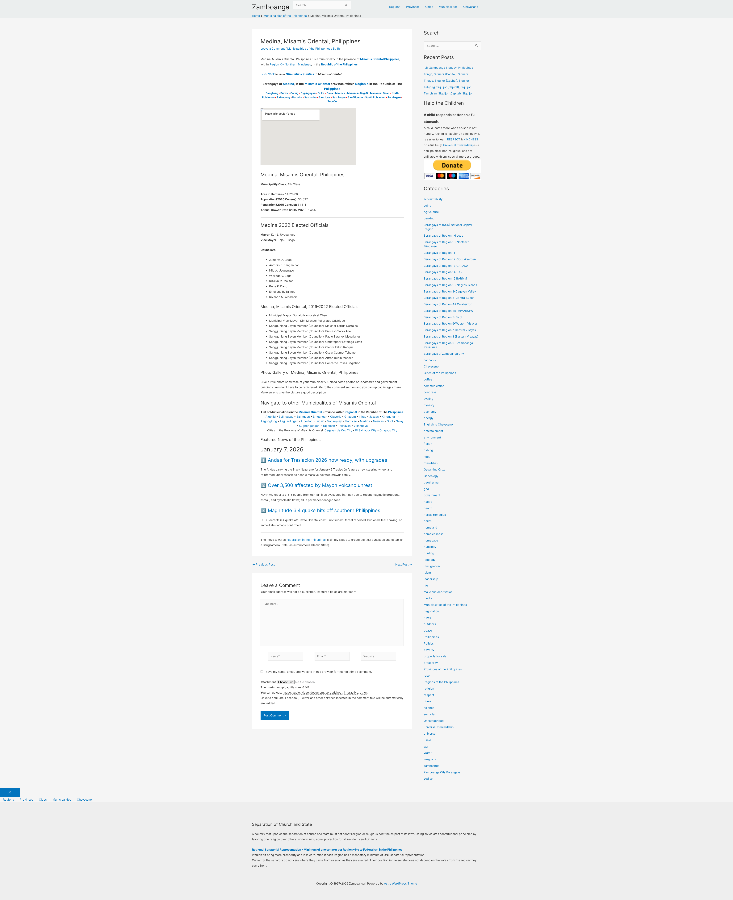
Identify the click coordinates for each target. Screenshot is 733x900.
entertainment (433, 431)
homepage (431, 540)
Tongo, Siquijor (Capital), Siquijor (446, 74)
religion (429, 688)
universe (430, 733)
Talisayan (344, 426)
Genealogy (431, 476)
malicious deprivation (438, 592)
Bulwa (284, 93)
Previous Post (263, 564)
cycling (428, 398)
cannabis (430, 360)
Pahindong (283, 97)
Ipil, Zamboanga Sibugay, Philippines (448, 67)
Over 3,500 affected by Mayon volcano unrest (320, 485)
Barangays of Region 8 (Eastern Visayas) (451, 336)
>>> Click (267, 74)
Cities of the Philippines (440, 373)
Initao (362, 416)
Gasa (330, 93)
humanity (430, 547)
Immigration (432, 566)
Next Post (403, 564)
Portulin (297, 97)
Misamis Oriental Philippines (379, 59)
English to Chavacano (438, 424)
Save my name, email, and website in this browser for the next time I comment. (319, 672)
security (429, 714)
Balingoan (303, 416)
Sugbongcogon (309, 426)
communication (434, 386)
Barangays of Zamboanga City (444, 353)
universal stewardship (439, 727)
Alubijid (271, 416)
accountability (433, 199)
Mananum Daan (379, 93)
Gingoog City (388, 430)
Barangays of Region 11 (439, 253)
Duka (321, 93)
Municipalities (448, 7)
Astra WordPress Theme (400, 883)
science (429, 708)
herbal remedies (435, 514)
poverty (429, 650)
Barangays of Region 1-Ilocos (443, 235)
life (426, 585)
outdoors (430, 624)
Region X (362, 84)
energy (428, 418)
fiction (428, 444)
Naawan (378, 421)
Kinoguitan (389, 416)
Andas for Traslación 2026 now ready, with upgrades (327, 460)
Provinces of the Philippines (443, 669)
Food (427, 456)
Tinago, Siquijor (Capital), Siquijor (446, 80)
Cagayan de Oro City (338, 430)
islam (427, 572)
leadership (431, 579)
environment (432, 437)
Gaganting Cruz (434, 469)
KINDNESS (471, 139)
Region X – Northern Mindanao (290, 64)
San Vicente (355, 97)
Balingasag (286, 416)
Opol (390, 421)
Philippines (332, 89)
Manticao (351, 421)
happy (428, 502)
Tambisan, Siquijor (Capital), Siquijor (448, 93)
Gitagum (350, 416)
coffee (428, 379)
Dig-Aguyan (308, 93)
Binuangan (320, 416)
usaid (427, 740)
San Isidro (310, 97)
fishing (428, 450)
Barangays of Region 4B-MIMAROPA (448, 311)
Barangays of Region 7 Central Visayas (450, 330)
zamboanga (431, 766)
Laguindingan (289, 421)
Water (428, 753)
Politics (429, 643)
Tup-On (332, 101)
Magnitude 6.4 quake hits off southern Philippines (324, 510)
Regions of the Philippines (441, 682)
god (426, 489)
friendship (431, 463)
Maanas (340, 93)
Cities (429, 7)
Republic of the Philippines (339, 64)
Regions (394, 7)
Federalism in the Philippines (306, 539)
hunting (429, 553)
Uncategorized (434, 721)
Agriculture (431, 212)
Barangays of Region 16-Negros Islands (450, 285)
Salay (399, 421)
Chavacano (470, 7)
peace (428, 630)
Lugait (320, 421)
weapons (430, 759)
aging (427, 205)
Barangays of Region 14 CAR (443, 272)
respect (429, 695)
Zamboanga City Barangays (442, 772)
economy (430, 411)
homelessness (433, 534)
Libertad (306, 421)
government (432, 495)
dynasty (429, 405)
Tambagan (394, 97)
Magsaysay (334, 421)
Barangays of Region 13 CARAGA (446, 266)
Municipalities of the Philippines (308, 48)
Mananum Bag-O (357, 93)
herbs (428, 521)
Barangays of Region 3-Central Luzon (449, 298)
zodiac (428, 778)
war (426, 746)
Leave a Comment (273, 48)
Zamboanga (270, 7)
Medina (288, 84)
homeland (430, 527)
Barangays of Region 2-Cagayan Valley (450, 291)
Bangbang (272, 93)
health (428, 508)
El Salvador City (365, 430)
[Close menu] (10, 792)
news (427, 618)
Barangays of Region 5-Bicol (443, 317)
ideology (429, 560)
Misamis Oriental (317, 84)
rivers (428, 701)
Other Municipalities (300, 74)
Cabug (294, 93)
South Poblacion (375, 97)
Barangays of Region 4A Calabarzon (448, 304)
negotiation (431, 611)
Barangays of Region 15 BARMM (445, 278)
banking (429, 218)
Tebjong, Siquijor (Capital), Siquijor (447, 87)
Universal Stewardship (458, 145)
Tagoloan (329, 426)
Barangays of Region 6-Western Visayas (451, 323)
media (428, 598)
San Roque (339, 97)
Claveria (335, 416)
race (427, 675)
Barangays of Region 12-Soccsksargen (450, 259)
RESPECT (453, 139)
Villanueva (361, 426)
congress (430, 392)
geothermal (431, 482)
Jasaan (374, 416)
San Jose (324, 97)
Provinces (413, 7)
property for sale (435, 656)
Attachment (269, 682)
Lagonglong (269, 421)
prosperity (431, 663)
